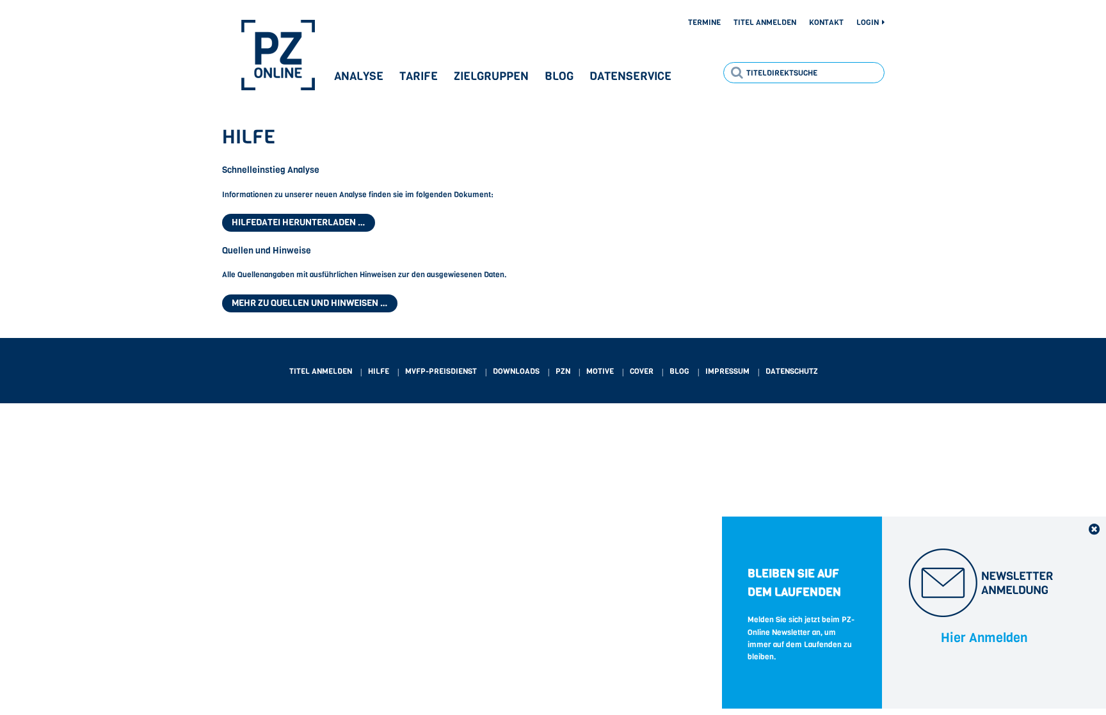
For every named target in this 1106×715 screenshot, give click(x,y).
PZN (563, 371)
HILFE (378, 371)
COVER (641, 371)
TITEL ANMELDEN (320, 371)
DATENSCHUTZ (791, 371)
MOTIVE (600, 371)
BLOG (679, 371)
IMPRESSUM (727, 371)
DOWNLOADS (516, 371)
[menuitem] (698, 23)
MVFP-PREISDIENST (441, 371)
